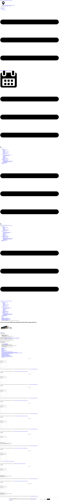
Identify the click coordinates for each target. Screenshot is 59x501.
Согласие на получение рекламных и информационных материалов (9, 352)
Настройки (41, 499)
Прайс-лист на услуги (5, 158)
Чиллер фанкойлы (5, 162)
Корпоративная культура (6, 151)
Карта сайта (3, 357)
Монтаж (4, 235)
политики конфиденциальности (34, 384)
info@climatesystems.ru (5, 344)
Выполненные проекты (4, 240)
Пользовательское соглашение (5, 354)
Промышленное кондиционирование (7, 161)
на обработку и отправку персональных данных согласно (21, 371)
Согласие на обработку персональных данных (7, 351)
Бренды (4, 312)
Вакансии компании (5, 227)
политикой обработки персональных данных (9, 461)
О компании (3, 149)
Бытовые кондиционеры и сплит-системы (8, 238)
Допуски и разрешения (5, 230)
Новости (4, 150)
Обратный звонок (4, 9)
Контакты (3, 163)
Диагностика (4, 233)
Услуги (2, 154)
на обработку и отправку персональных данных (20, 463)
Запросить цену (2, 332)
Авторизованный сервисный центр (7, 307)
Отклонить (45, 499)
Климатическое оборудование (5, 236)
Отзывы (4, 152)
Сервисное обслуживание (6, 155)
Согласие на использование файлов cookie (7, 355)
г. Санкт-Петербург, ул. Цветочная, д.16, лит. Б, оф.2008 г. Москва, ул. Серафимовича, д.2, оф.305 (8, 5)
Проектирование (5, 157)
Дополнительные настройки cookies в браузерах (7, 356)
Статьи (4, 228)
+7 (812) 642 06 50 (2, 8)
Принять (48, 499)
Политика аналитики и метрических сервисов (7, 353)
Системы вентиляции (5, 160)
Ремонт (4, 156)
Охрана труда (4, 153)
